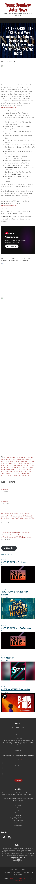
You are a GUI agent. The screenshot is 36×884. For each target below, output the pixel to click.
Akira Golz (6, 457)
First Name (18, 766)
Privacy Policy (26, 872)
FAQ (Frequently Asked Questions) (12, 872)
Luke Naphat (15, 465)
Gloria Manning (25, 461)
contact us (15, 855)
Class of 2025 (5, 489)
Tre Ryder (23, 473)
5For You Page (7, 657)
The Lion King (18, 802)
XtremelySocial (17, 880)
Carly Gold (18, 459)
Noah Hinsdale (5, 469)
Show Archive (18, 874)
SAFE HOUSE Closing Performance (16, 628)
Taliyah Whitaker (6, 473)
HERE (28, 198)
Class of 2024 (5, 501)
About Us (17, 869)
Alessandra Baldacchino (17, 457)
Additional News (9, 548)
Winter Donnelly (12, 475)
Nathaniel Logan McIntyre (13, 467)
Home (11, 869)
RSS (32, 872)
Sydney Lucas (27, 471)
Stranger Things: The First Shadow (18, 818)
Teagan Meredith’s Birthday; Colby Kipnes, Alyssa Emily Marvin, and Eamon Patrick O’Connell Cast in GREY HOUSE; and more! (16, 535)
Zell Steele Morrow (23, 475)
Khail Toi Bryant (5, 465)
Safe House (18, 813)
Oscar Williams (23, 469)
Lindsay (18, 62)
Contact (23, 869)
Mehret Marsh (23, 465)
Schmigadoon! (18, 815)
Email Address (18, 760)
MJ (18, 808)
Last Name (18, 772)
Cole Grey (25, 459)
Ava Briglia (4, 459)
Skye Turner (19, 471)
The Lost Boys (18, 805)
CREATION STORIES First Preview (15, 689)
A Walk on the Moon (18, 825)
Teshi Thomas (15, 473)
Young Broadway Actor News (18, 7)
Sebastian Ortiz (10, 471)
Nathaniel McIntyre (27, 467)
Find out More (4, 565)
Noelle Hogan (15, 469)
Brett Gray (11, 459)
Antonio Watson (29, 457)
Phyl (18, 810)
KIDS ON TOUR (18, 727)
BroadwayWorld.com (8, 107)
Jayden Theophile (13, 463)
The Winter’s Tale (18, 823)
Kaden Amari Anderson (26, 463)
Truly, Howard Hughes (18, 820)
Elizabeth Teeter (15, 461)
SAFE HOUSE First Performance (15, 562)
